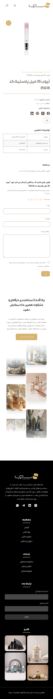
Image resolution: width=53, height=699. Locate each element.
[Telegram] (23, 505)
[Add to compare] (47, 120)
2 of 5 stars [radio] (38, 199)
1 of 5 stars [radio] (41, 199)
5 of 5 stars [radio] (29, 199)
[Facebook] (48, 113)
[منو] (7, 5)
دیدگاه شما (45, 231)
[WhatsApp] (17, 505)
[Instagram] (35, 505)
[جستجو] (15, 5)
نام (48, 205)
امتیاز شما (46, 199)
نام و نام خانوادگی (41, 591)
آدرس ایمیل (43, 603)
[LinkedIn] (32, 113)
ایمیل (47, 218)
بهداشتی (43, 103)
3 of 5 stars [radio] (35, 199)
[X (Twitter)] (42, 113)
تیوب (37, 103)
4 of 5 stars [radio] (32, 199)
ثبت (45, 274)
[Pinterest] (37, 113)
